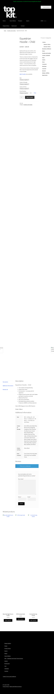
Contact (23, 25)
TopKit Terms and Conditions (9, 676)
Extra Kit (44, 70)
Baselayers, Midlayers (46, 48)
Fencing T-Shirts (47, 46)
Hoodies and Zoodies (11, 30)
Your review (21, 479)
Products (20, 20)
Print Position (23, 91)
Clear (35, 93)
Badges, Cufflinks (45, 73)
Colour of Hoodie (23, 82)
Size (20, 78)
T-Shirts (44, 42)
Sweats (43, 59)
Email (29, 497)
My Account (14, 25)
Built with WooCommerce (16, 686)
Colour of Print (23, 86)
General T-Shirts (47, 44)
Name (20, 497)
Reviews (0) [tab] (5, 389)
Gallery (6, 661)
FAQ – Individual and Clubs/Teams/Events (13, 658)
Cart (5, 666)
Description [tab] (5, 382)
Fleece (43, 51)
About (5, 653)
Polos (43, 57)
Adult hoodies (23, 74)
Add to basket (29, 97)
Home (4, 20)
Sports (27, 20)
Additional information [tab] (8, 385)
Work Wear (44, 66)
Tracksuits (44, 64)
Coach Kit (44, 68)
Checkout (6, 668)
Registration (44, 75)
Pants (43, 62)
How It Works (13, 20)
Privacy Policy (7, 648)
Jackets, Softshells (46, 55)
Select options (8, 620)
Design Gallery (6, 25)
